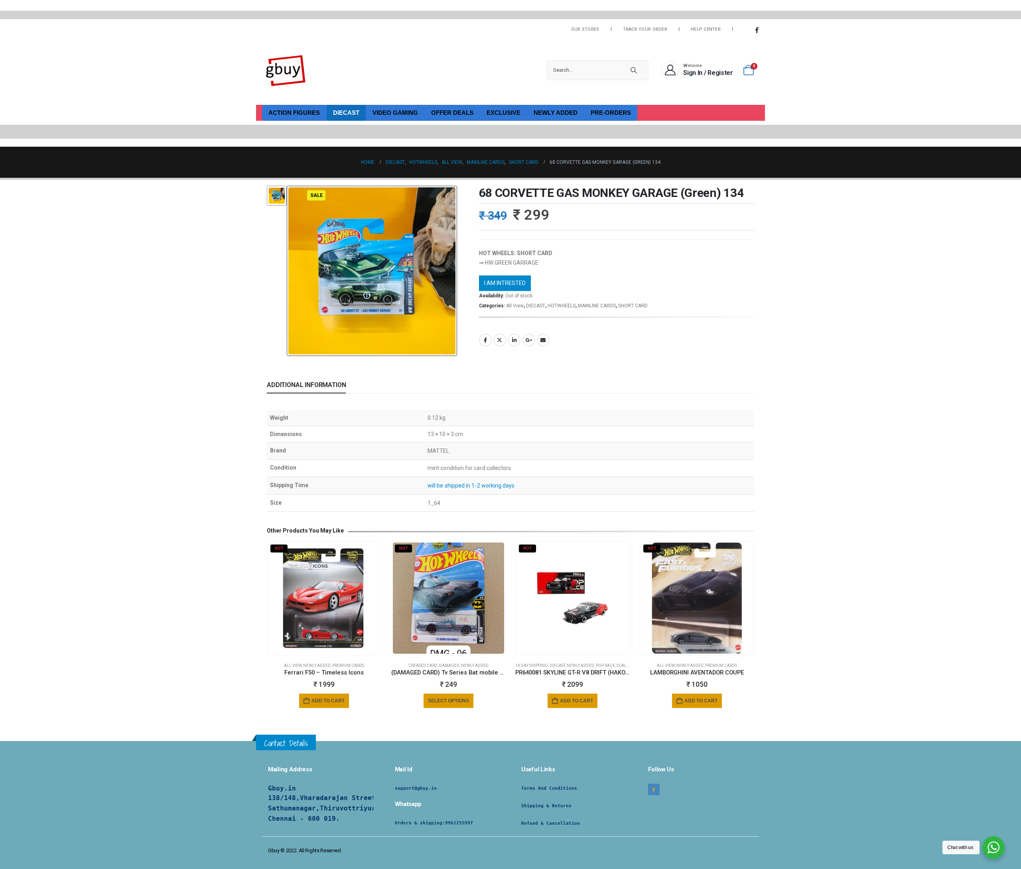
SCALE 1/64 (628, 665)
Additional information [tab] (306, 385)
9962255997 (459, 823)
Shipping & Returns (546, 805)
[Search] (633, 70)
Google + (528, 340)
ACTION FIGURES (294, 112)
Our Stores (585, 29)
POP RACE (605, 665)
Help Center (706, 29)
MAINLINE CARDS (597, 306)
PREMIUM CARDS (348, 665)
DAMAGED (449, 665)
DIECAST (346, 112)
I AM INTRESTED (505, 283)
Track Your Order (645, 29)
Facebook (485, 340)
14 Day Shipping (531, 665)
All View (515, 306)
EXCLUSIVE (503, 112)
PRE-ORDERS (611, 112)
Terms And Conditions (549, 788)
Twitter (499, 340)
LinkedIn (514, 340)
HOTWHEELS (562, 306)
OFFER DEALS (452, 112)
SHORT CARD (633, 306)
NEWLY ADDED (556, 112)
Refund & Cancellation (550, 823)
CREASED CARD (423, 665)
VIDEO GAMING (395, 112)
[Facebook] (757, 30)
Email (543, 340)
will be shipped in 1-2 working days (471, 485)
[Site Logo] (286, 70)
